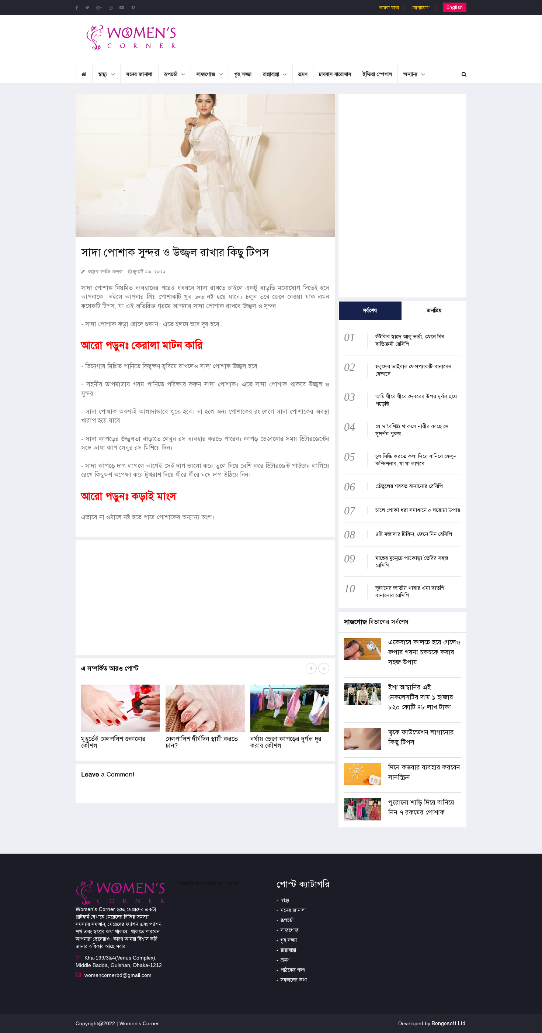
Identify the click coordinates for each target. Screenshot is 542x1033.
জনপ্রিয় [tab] (434, 310)
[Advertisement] (331, 39)
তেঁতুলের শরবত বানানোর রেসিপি (409, 486)
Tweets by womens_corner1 (209, 883)
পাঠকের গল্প (293, 970)
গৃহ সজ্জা (243, 74)
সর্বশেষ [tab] (370, 310)
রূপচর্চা (171, 74)
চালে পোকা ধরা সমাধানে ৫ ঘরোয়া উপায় (417, 510)
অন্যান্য (410, 74)
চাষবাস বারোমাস (335, 74)
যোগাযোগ (421, 8)
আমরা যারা (389, 8)
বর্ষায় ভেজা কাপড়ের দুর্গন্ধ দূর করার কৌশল (286, 742)
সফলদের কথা (294, 980)
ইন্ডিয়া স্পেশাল (377, 74)
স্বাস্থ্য (102, 74)
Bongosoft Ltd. (449, 1023)
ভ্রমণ (303, 74)
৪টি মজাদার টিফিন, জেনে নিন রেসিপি (413, 534)
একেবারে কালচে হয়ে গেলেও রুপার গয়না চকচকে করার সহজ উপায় (424, 652)
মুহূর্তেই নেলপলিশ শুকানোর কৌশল (113, 742)
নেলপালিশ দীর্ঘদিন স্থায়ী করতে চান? (202, 742)
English (455, 7)
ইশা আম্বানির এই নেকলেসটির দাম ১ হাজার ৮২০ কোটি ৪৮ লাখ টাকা (420, 697)
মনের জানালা (139, 74)
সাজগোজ (206, 74)
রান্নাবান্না (271, 74)
